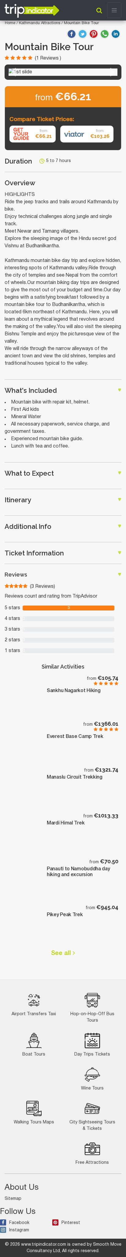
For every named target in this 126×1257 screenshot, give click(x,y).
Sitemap (13, 1199)
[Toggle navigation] (114, 10)
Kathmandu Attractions (40, 23)
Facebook (19, 1223)
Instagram (19, 1230)
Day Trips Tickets (92, 1054)
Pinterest (70, 1223)
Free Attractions (92, 1163)
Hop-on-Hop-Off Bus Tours (92, 1017)
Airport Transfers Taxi (34, 1014)
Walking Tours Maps (34, 1122)
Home (10, 23)
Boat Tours (33, 1054)
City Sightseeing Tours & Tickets (92, 1125)
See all (62, 953)
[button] (13, 72)
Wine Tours (92, 1088)
